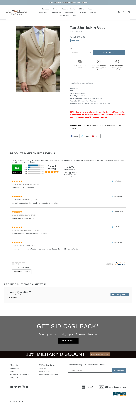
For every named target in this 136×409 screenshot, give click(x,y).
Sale (74, 15)
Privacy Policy (44, 371)
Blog (12, 371)
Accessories (56, 12)
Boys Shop (81, 12)
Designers (14, 378)
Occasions (69, 12)
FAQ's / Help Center (47, 365)
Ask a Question (121, 295)
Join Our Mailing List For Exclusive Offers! (86, 365)
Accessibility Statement (48, 375)
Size (72, 48)
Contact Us (14, 368)
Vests (90, 9)
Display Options (23, 268)
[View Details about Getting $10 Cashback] (68, 343)
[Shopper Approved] (119, 396)
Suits (55, 9)
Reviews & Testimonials (19, 375)
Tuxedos (46, 9)
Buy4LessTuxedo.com (23, 402)
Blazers (65, 9)
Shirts (81, 9)
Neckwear (43, 12)
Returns (42, 368)
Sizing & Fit (64, 15)
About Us (14, 365)
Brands (93, 12)
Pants (72, 9)
